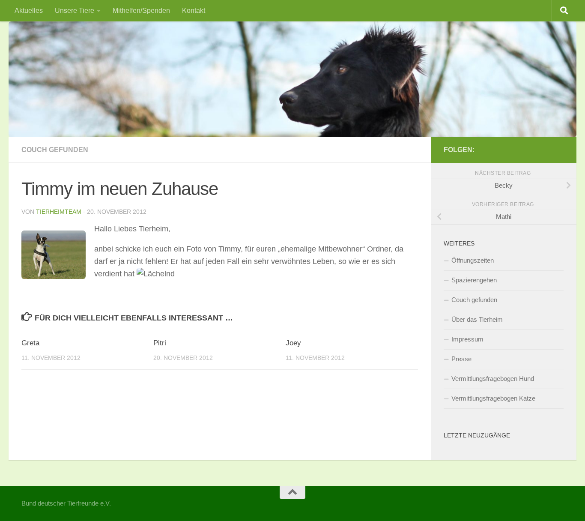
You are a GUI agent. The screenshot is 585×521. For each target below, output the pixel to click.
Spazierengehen (474, 280)
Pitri (159, 343)
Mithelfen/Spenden (141, 10)
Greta (30, 343)
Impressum (467, 339)
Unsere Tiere (74, 10)
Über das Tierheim (477, 319)
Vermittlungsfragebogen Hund (492, 378)
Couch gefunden (54, 149)
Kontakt (193, 10)
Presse (461, 358)
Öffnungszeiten (472, 260)
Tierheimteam (58, 211)
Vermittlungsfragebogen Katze (493, 398)
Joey (293, 343)
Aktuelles (29, 10)
